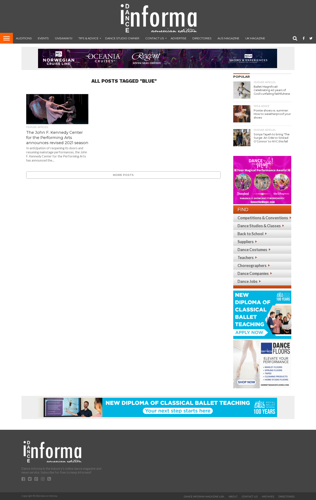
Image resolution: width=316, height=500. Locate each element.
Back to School (251, 233)
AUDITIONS (24, 38)
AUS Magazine (228, 38)
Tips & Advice (88, 38)
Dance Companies (253, 273)
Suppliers (246, 241)
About (233, 496)
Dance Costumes (252, 249)
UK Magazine (255, 38)
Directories (202, 38)
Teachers (246, 257)
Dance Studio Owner (122, 38)
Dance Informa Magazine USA (204, 496)
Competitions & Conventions (263, 217)
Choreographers (252, 265)
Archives (268, 496)
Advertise (178, 38)
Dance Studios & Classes (259, 225)
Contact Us (154, 38)
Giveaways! (63, 38)
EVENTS (43, 38)
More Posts (123, 175)
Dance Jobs (248, 281)
